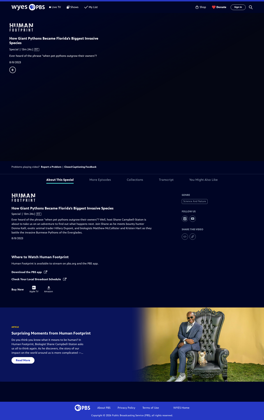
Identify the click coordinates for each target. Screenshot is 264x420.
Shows (74, 7)
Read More (23, 360)
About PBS (103, 407)
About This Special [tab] (60, 180)
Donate (221, 7)
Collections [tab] (135, 180)
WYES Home (181, 407)
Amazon (48, 289)
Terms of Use (150, 407)
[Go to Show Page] (136, 27)
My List (93, 7)
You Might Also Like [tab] (203, 180)
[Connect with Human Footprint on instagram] (185, 219)
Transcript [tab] (166, 180)
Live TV (56, 7)
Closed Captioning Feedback (80, 166)
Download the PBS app (26, 272)
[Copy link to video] (192, 236)
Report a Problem (51, 166)
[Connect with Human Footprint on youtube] (192, 219)
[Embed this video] (185, 236)
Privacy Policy (126, 407)
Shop (203, 7)
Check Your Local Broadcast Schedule (36, 279)
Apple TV (33, 289)
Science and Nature (194, 201)
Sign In (238, 7)
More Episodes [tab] (100, 180)
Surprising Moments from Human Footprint (51, 333)
